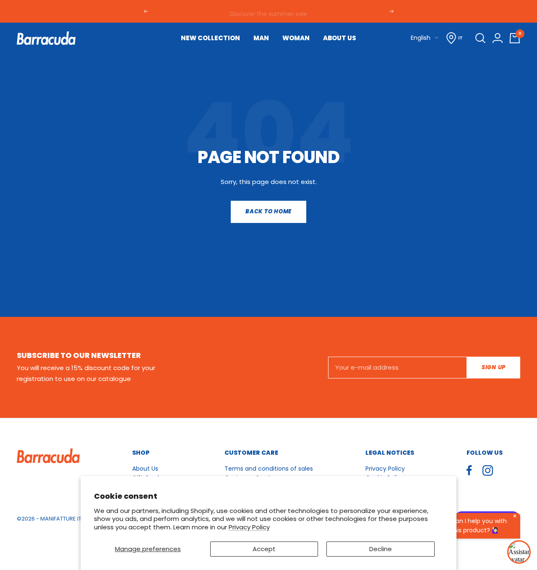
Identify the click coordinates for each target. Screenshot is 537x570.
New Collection (210, 38)
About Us (145, 468)
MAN (261, 38)
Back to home (268, 211)
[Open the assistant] (519, 552)
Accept (264, 548)
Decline (380, 548)
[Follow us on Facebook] (469, 470)
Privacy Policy (249, 527)
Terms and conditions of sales (268, 468)
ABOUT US (339, 38)
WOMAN (296, 38)
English (420, 38)
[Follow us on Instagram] (487, 470)
